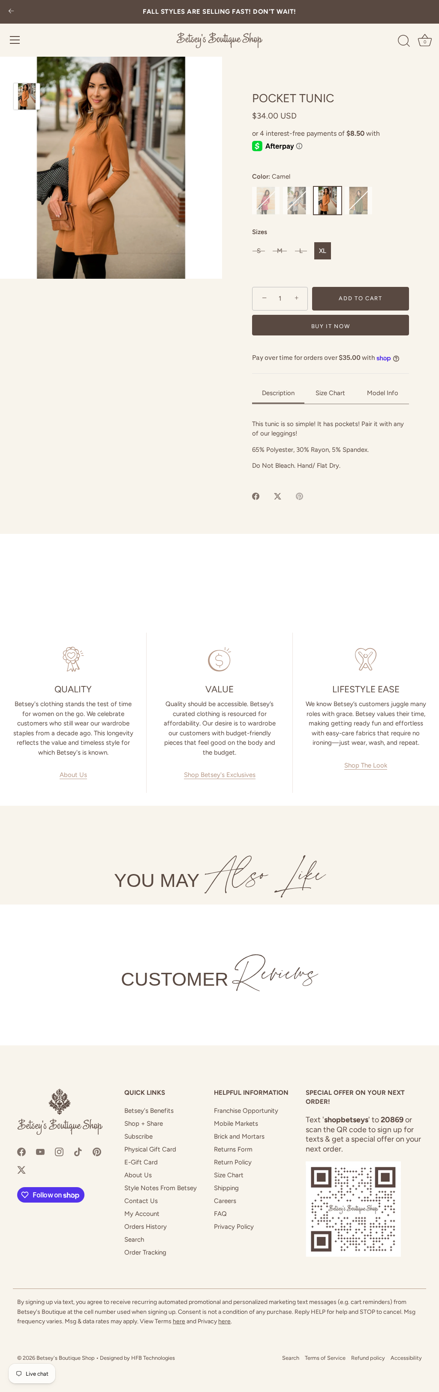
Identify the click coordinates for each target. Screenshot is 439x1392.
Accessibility (406, 1358)
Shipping (226, 1188)
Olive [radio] (358, 200)
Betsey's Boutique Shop (65, 1358)
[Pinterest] (97, 1151)
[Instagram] (59, 1151)
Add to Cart (360, 298)
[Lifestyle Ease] (366, 659)
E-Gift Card (141, 1162)
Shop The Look (365, 765)
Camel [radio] (327, 200)
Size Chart (229, 1175)
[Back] (11, 12)
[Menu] (15, 39)
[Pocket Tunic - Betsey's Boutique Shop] (26, 96)
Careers (225, 1201)
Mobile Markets (236, 1123)
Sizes (259, 232)
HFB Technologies (153, 1358)
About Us (73, 775)
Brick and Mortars (239, 1136)
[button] (111, 168)
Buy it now (330, 326)
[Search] (403, 41)
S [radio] (259, 251)
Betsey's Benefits (149, 1111)
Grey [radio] (296, 200)
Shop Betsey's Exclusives (220, 775)
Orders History (145, 1227)
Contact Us (141, 1201)
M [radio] (280, 251)
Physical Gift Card (150, 1149)
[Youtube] (40, 1151)
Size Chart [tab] (330, 393)
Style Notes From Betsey (160, 1188)
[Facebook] (21, 1151)
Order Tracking (145, 1252)
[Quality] (73, 659)
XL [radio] (322, 251)
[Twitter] (21, 1169)
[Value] (219, 659)
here (179, 1321)
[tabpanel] (330, 445)
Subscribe (138, 1136)
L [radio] (301, 251)
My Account (141, 1214)
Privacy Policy (234, 1227)
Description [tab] (278, 393)
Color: (271, 176)
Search (134, 1239)
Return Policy (233, 1162)
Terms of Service (325, 1358)
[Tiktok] (78, 1151)
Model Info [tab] (382, 393)
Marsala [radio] (266, 200)
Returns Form (233, 1149)
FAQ (220, 1214)
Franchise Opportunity (246, 1111)
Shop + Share (143, 1123)
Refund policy (368, 1358)
